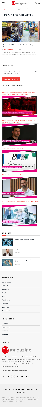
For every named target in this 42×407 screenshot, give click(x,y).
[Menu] (3, 3)
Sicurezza (4, 296)
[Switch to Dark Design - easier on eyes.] (36, 3)
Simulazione (5, 289)
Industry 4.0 (5, 307)
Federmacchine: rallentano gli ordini (24, 239)
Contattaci (5, 323)
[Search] (39, 3)
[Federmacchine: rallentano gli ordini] (7, 242)
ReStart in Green (6, 282)
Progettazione (6, 293)
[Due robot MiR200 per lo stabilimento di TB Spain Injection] (21, 31)
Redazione (5, 334)
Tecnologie (5, 303)
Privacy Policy (6, 331)
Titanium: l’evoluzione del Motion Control (14, 175)
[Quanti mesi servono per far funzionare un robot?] (7, 262)
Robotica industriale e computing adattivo (26, 250)
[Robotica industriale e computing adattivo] (7, 252)
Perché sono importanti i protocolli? (13, 149)
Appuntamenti (6, 311)
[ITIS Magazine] (20, 3)
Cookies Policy (6, 327)
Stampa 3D (5, 285)
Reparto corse (6, 300)
